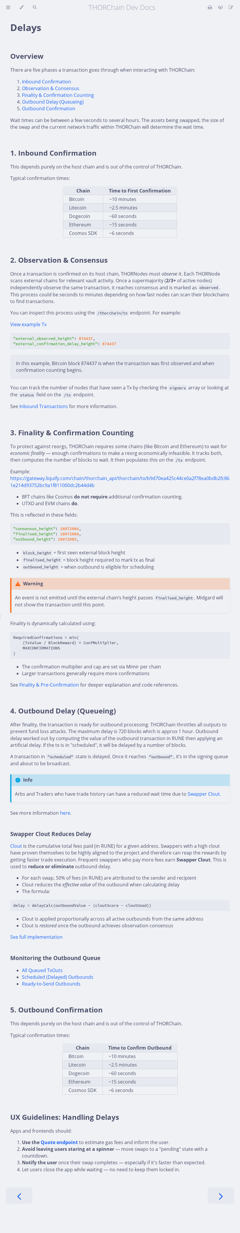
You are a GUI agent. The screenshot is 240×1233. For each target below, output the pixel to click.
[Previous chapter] (19, 1196)
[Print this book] (210, 7)
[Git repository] (221, 7)
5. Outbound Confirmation (56, 1009)
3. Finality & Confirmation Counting (72, 432)
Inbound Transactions (43, 406)
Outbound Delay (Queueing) (53, 102)
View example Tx (28, 324)
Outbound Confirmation (48, 108)
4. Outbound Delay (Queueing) (63, 711)
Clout (16, 846)
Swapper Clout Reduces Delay (50, 834)
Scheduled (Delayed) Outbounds (57, 977)
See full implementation (36, 937)
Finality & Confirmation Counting (58, 95)
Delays (25, 27)
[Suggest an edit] (231, 7)
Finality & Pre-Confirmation (49, 685)
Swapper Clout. (204, 794)
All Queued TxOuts (42, 970)
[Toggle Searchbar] (34, 7)
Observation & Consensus (50, 88)
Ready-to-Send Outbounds (51, 984)
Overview (27, 56)
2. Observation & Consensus (59, 260)
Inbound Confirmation (46, 81)
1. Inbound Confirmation (53, 153)
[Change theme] (21, 7)
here (65, 813)
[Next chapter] (221, 1196)
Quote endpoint (59, 1142)
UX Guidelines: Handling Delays (64, 1117)
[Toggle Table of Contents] (8, 7)
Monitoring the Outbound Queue (55, 958)
